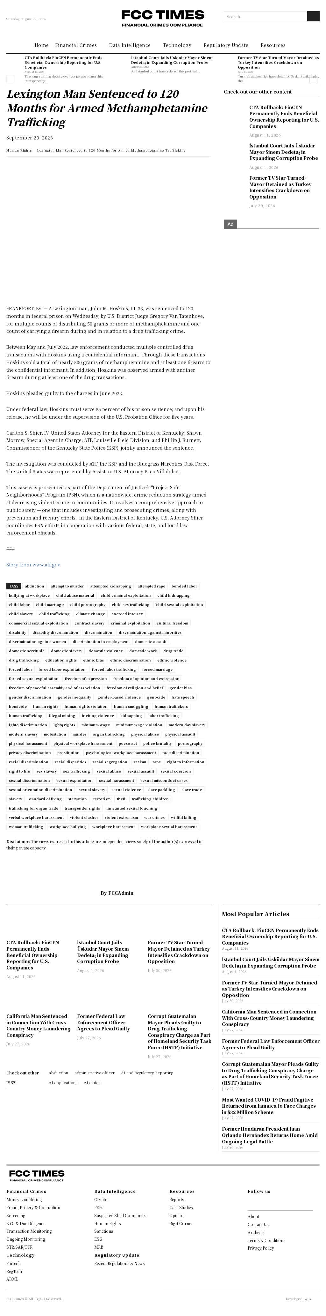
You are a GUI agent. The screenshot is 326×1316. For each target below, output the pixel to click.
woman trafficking (26, 826)
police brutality (157, 743)
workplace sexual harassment (169, 826)
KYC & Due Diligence (25, 1223)
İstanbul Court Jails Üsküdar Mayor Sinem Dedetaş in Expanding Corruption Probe (172, 60)
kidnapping (131, 715)
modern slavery (23, 734)
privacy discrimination (30, 752)
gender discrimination (30, 696)
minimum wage (96, 724)
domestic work (143, 650)
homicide (18, 706)
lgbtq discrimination (28, 724)
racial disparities (70, 761)
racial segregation (110, 761)
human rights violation (86, 706)
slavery (15, 798)
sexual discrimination (29, 780)
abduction (34, 585)
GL (311, 1298)
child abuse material (75, 595)
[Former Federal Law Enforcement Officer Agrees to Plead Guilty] (109, 997)
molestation (55, 734)
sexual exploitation (74, 780)
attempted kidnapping (110, 585)
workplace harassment (113, 826)
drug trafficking (24, 659)
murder (79, 734)
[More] (101, 167)
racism (140, 761)
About (253, 1216)
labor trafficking (163, 715)
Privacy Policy (261, 1248)
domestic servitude (27, 650)
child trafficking (54, 613)
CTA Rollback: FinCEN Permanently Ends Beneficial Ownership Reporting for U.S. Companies (64, 62)
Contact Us (258, 1224)
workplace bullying (68, 826)
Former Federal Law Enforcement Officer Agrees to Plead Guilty (103, 1022)
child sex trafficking (131, 604)
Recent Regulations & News (119, 1263)
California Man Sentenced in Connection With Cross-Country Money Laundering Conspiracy (38, 1025)
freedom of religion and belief (135, 687)
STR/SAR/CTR (19, 1247)
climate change (90, 613)
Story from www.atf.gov (33, 564)
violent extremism (121, 817)
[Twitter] (42, 167)
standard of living (45, 798)
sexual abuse (108, 771)
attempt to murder (67, 585)
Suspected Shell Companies (120, 1215)
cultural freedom (172, 622)
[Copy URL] (86, 167)
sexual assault (140, 771)
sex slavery (46, 771)
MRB (98, 1247)
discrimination (98, 632)
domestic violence (106, 650)
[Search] (313, 16)
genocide (156, 696)
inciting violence (98, 715)
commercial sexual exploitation (38, 622)
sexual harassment (116, 780)
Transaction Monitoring (29, 1231)
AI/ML (12, 1279)
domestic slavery (66, 650)
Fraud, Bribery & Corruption (33, 1207)
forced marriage (157, 669)
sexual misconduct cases (164, 780)
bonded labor (184, 585)
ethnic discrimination (130, 659)
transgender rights (82, 808)
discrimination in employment (101, 641)
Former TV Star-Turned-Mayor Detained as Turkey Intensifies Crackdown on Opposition (278, 62)
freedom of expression (86, 678)
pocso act (128, 743)
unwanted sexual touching (131, 808)
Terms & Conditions (266, 1240)
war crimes (154, 817)
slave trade (191, 789)
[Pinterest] (71, 167)
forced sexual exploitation (34, 678)
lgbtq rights (64, 724)
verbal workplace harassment (36, 817)
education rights (61, 659)
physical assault (180, 734)
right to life (19, 771)
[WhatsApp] (12, 167)
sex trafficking (76, 771)
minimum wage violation (139, 724)
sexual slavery (92, 789)
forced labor (20, 669)
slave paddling (161, 789)
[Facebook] (56, 167)
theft (121, 798)
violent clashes (84, 817)
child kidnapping (173, 595)
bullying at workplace (29, 595)
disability (17, 632)
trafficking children (150, 798)
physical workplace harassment (82, 743)
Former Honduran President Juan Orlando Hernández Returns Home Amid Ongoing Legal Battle (270, 1134)
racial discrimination (28, 761)
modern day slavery (187, 724)
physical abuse (145, 734)
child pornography (87, 604)
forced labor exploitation (62, 669)
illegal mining (62, 715)
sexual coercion (175, 771)
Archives (256, 1232)
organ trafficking (109, 734)
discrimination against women (37, 641)
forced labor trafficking (114, 669)
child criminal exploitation (126, 595)
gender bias (180, 687)
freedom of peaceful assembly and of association (54, 687)
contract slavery (89, 622)
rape (156, 761)
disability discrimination (55, 632)
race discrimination (180, 752)
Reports (176, 1199)
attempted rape (151, 585)
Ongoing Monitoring (25, 1239)
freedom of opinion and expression (146, 678)
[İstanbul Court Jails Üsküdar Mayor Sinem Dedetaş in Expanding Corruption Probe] (120, 62)
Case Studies (181, 1207)
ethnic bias (93, 659)
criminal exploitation (130, 622)
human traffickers (171, 706)
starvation (77, 798)
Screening (15, 1215)
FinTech (13, 1263)
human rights (45, 706)
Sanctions (103, 1231)
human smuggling (131, 706)
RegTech (14, 1271)
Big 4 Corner (181, 1223)
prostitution (68, 752)
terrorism (101, 798)
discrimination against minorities (150, 632)
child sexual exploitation (179, 604)
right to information (185, 761)
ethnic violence (172, 659)
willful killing (183, 817)
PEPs (98, 1207)
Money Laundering (24, 1199)
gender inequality (74, 696)
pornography (190, 743)
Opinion (177, 1215)
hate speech (183, 696)
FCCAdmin (120, 893)
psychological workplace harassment (121, 752)
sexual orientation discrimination (40, 789)
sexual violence (126, 789)
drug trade (173, 650)
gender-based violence (119, 696)
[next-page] (313, 79)
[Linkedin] (27, 167)
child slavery (21, 613)
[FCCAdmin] (91, 893)
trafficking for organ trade (33, 808)
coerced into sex (127, 613)
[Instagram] (260, 1202)
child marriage (50, 604)
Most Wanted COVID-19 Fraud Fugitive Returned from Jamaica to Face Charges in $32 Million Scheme (269, 1105)
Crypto (101, 1199)
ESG (98, 1239)
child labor (19, 604)
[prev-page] (10, 79)
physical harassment (28, 743)
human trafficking (26, 715)
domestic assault (151, 641)
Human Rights (19, 150)
